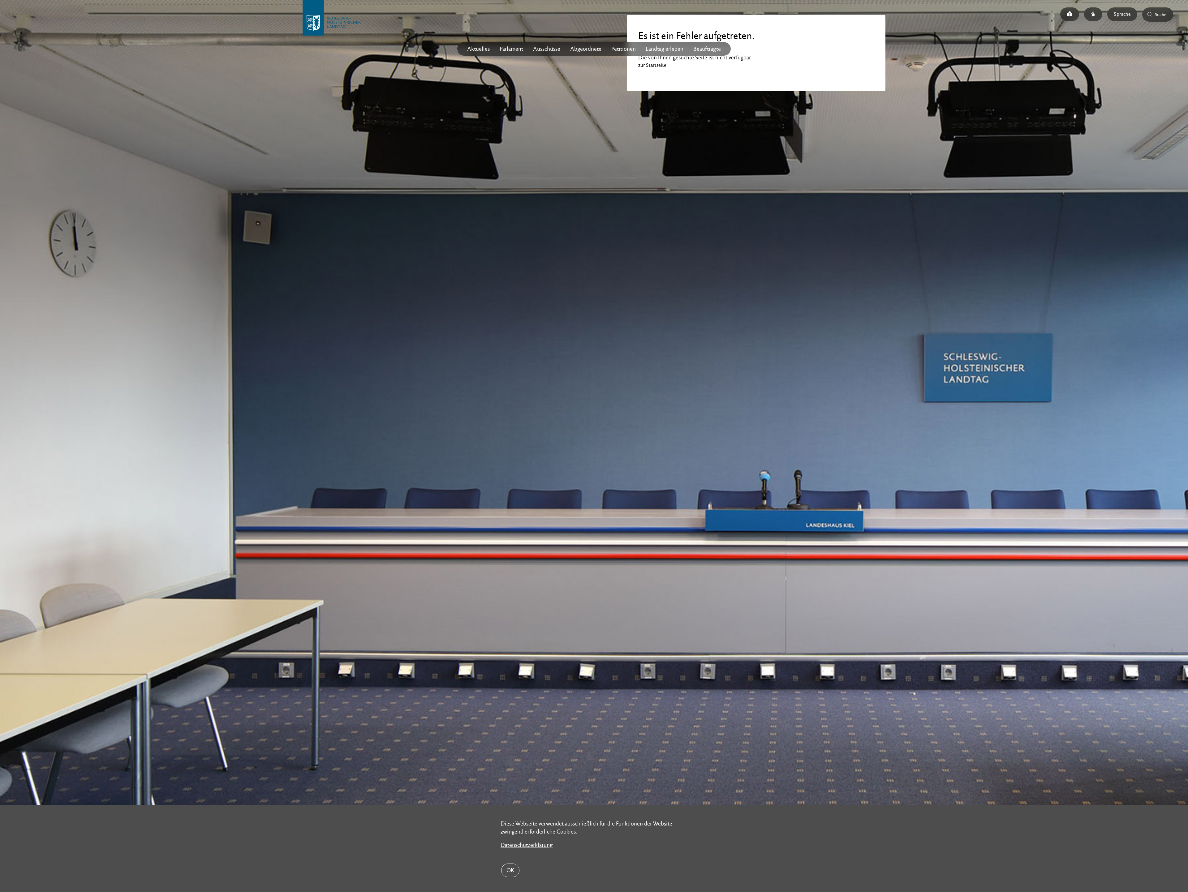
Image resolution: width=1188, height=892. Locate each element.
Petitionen (623, 48)
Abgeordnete (585, 48)
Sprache (1122, 14)
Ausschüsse (546, 48)
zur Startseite (652, 65)
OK (510, 870)
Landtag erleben (664, 48)
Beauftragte (707, 48)
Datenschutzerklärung (527, 845)
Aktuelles (478, 48)
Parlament (511, 48)
